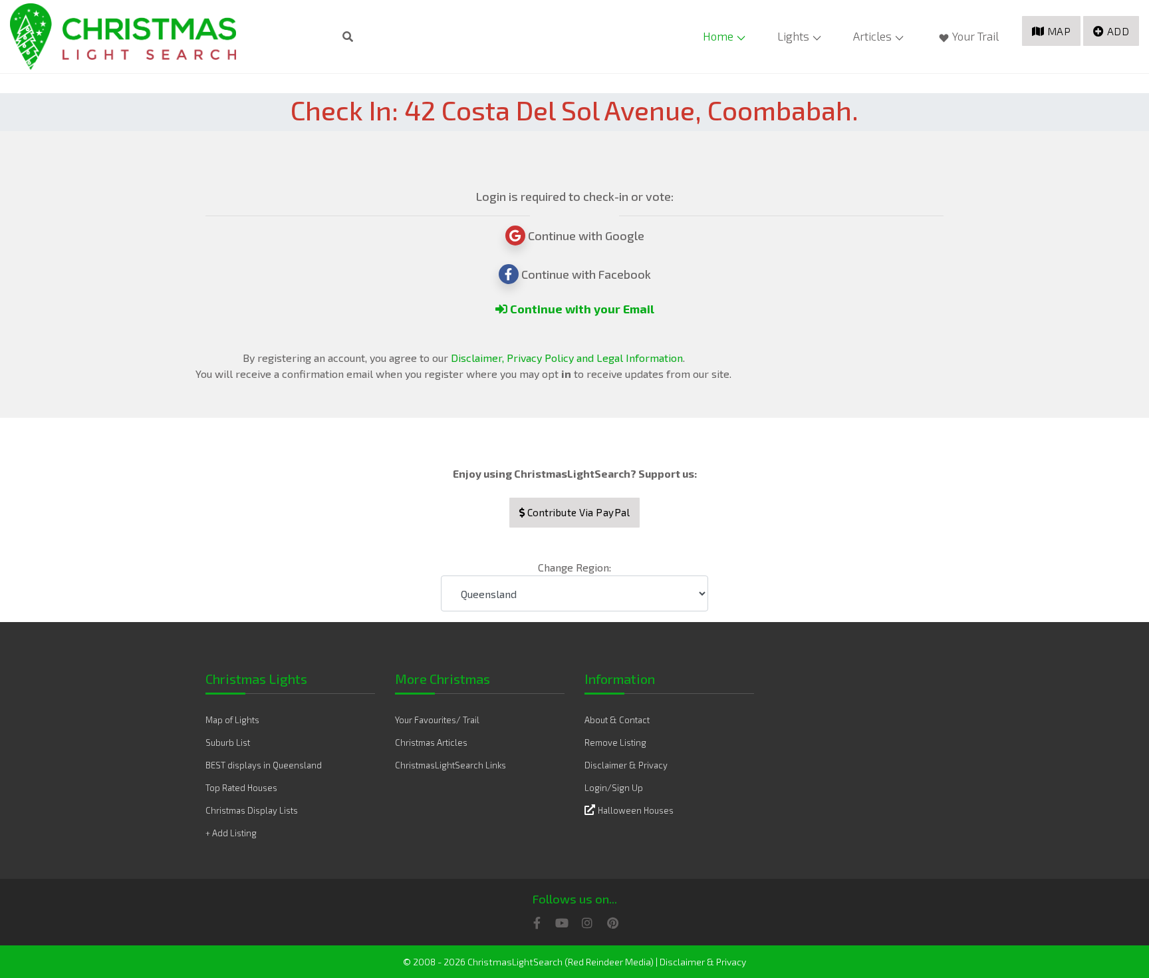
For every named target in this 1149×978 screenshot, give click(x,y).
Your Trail (975, 36)
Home (718, 36)
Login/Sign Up (613, 787)
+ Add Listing (231, 833)
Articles (872, 36)
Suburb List (227, 742)
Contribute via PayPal (577, 512)
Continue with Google (584, 235)
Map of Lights (232, 720)
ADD (1118, 31)
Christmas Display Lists (251, 810)
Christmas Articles (431, 742)
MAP (1059, 31)
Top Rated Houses (241, 787)
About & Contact (617, 720)
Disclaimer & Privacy (626, 765)
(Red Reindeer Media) (609, 961)
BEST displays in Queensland (263, 765)
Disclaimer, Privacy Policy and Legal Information (567, 357)
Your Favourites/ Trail (437, 720)
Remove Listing (615, 742)
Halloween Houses (636, 810)
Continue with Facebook (585, 274)
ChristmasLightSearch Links (450, 765)
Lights (793, 36)
